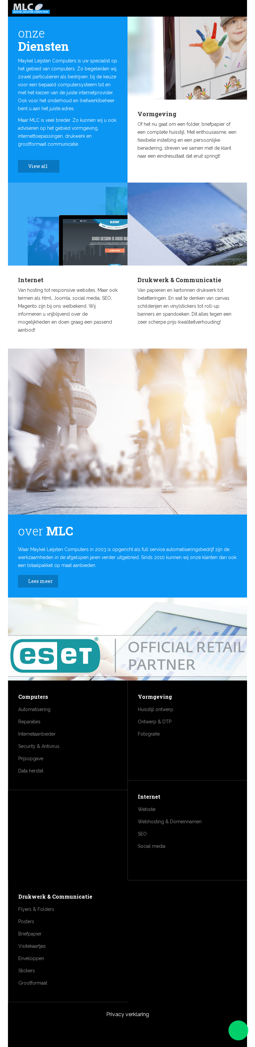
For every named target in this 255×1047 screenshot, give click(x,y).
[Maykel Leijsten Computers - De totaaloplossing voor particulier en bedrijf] (31, 9)
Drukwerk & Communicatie (179, 280)
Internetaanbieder (36, 734)
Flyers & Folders (36, 909)
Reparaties (29, 721)
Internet (30, 280)
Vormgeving (156, 114)
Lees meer (40, 581)
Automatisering (34, 709)
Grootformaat (32, 983)
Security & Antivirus (38, 746)
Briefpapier (30, 933)
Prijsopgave (30, 758)
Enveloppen (31, 958)
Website (146, 809)
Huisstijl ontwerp (155, 709)
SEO (142, 834)
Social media (151, 846)
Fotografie (149, 734)
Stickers (26, 970)
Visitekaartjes (32, 946)
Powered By (127, 1031)
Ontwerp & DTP (154, 721)
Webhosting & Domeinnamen (170, 821)
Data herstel (30, 770)
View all (38, 166)
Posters (26, 921)
